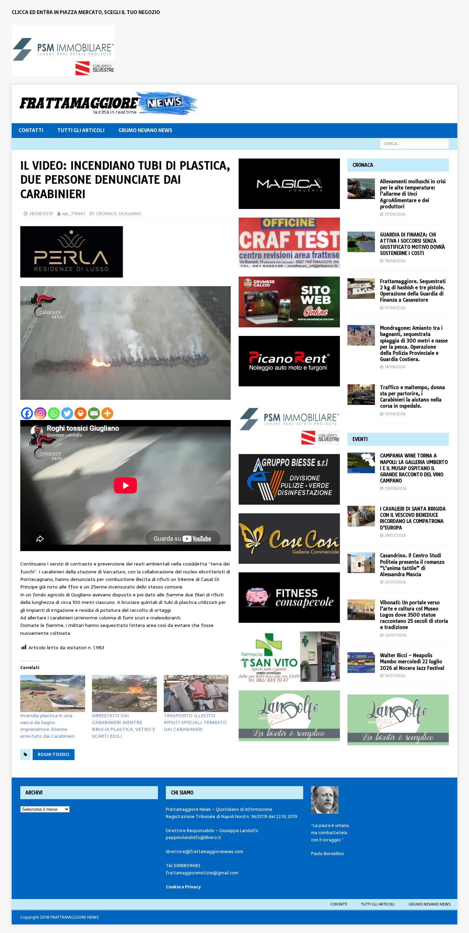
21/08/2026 (395, 214)
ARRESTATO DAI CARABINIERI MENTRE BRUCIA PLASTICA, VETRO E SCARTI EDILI (123, 726)
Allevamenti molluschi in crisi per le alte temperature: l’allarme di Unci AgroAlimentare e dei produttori (413, 194)
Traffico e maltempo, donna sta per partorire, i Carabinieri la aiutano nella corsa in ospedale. (412, 396)
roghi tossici (53, 754)
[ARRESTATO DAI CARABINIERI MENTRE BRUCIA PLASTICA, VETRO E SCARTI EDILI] (124, 693)
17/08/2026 (395, 308)
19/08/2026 (395, 261)
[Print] (81, 413)
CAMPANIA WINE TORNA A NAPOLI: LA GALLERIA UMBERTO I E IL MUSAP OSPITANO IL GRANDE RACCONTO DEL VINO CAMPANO (414, 468)
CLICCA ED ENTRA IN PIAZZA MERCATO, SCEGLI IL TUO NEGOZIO (86, 12)
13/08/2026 (395, 414)
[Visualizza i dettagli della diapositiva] (63, 50)
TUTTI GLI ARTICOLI (80, 130)
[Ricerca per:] (414, 143)
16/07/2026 (395, 676)
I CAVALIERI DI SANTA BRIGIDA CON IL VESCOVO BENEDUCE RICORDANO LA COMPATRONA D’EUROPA (413, 518)
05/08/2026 (396, 488)
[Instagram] (40, 413)
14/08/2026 (395, 367)
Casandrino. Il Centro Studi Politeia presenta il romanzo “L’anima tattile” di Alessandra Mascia (412, 565)
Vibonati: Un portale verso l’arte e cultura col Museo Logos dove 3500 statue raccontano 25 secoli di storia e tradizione (414, 615)
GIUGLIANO (129, 213)
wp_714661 (73, 213)
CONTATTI (31, 130)
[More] (107, 413)
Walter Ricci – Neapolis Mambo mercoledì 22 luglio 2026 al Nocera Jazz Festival (412, 661)
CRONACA (106, 213)
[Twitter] (67, 413)
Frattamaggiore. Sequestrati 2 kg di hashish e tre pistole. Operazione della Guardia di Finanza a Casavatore (413, 290)
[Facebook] (27, 413)
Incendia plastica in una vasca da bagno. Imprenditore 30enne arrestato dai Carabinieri (47, 726)
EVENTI (360, 439)
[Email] (94, 413)
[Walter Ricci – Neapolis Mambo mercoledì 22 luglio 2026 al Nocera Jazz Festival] (361, 662)
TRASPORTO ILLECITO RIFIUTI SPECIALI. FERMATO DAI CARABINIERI (195, 722)
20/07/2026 (395, 635)
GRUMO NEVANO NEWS (145, 130)
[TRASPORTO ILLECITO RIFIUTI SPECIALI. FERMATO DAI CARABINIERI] (196, 693)
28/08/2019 (41, 213)
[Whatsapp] (54, 413)
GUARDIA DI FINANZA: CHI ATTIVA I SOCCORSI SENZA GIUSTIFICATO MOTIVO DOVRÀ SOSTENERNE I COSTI (412, 244)
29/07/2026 (395, 535)
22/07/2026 (395, 582)
